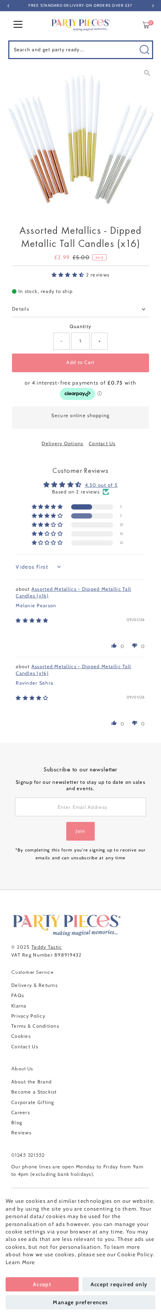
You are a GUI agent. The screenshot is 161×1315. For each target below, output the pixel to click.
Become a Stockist (34, 1092)
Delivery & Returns (34, 985)
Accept (42, 1284)
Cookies (21, 1036)
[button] (69, 275)
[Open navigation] (18, 25)
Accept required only (119, 1284)
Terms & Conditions (35, 1026)
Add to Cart (80, 362)
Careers (20, 1112)
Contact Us (102, 443)
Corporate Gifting (32, 1102)
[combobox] (80, 49)
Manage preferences (80, 1302)
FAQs (17, 995)
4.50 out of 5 (101, 485)
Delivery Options (62, 443)
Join (80, 831)
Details (20, 309)
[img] (32, 620)
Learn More (20, 1262)
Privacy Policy (28, 1016)
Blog (16, 1122)
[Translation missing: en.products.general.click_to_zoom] (147, 73)
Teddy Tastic (46, 947)
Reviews (21, 1132)
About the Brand (31, 1082)
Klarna (19, 1006)
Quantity (80, 326)
